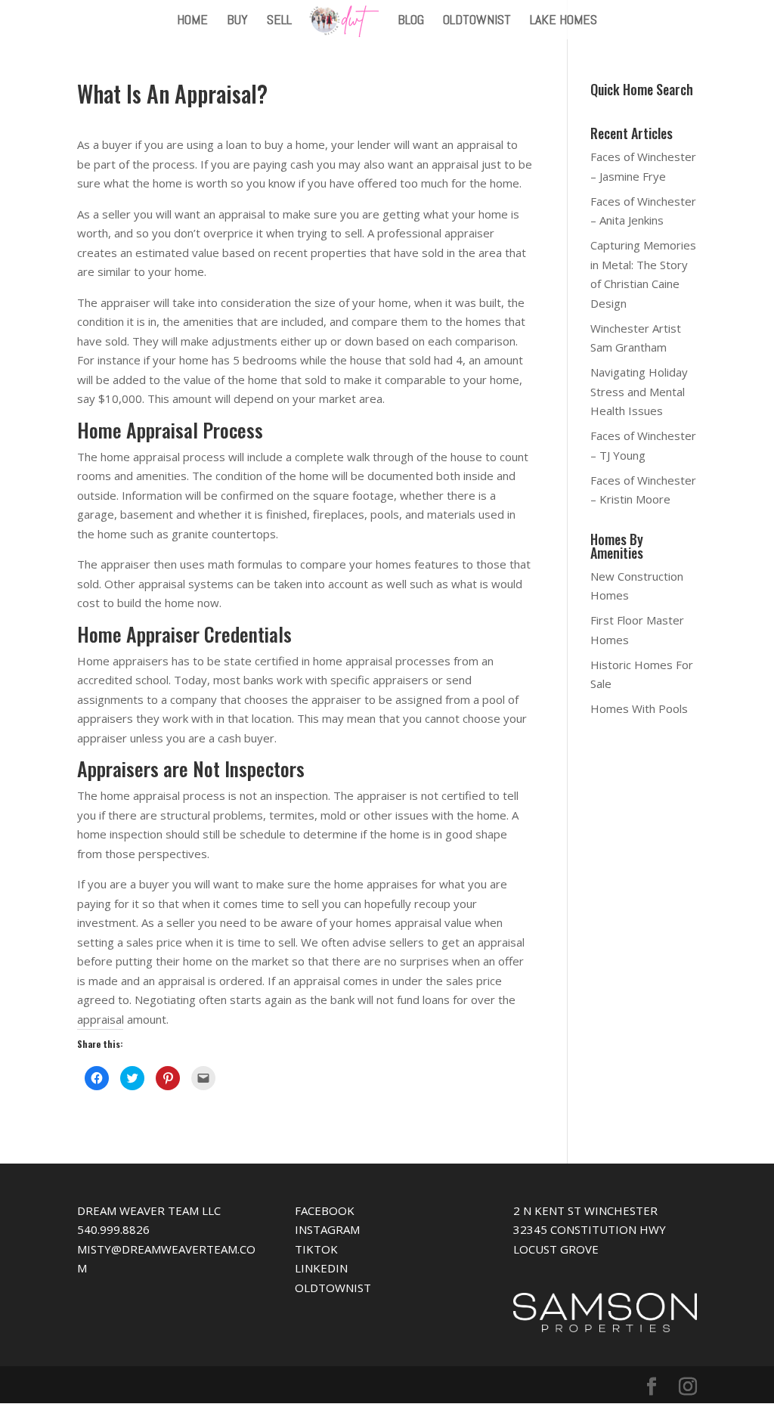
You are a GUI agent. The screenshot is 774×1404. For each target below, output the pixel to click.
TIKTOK (316, 1249)
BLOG (411, 21)
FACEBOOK (324, 1210)
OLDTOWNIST (477, 21)
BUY (237, 21)
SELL (279, 21)
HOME (192, 21)
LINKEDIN (321, 1267)
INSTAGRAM (327, 1229)
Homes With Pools (639, 708)
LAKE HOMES (563, 21)
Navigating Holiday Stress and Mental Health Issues (639, 391)
